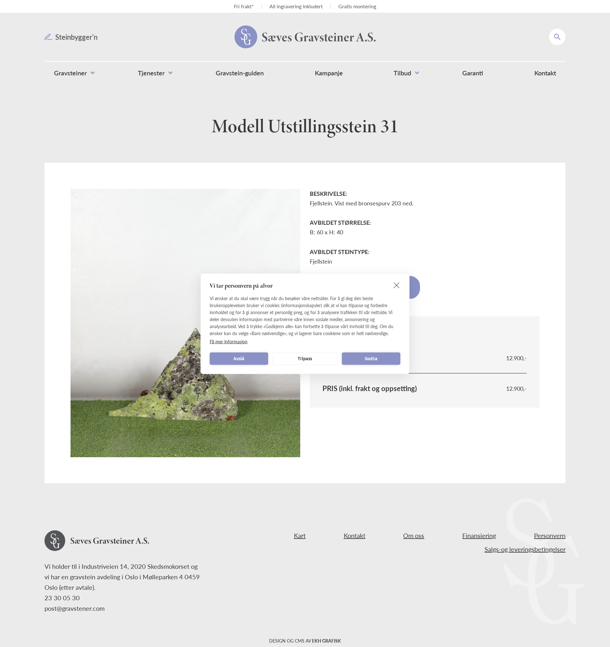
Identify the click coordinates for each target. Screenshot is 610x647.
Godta (371, 358)
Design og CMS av (305, 640)
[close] (397, 285)
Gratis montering (357, 6)
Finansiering (479, 535)
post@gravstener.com (74, 608)
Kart (300, 535)
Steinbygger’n (76, 37)
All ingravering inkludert (296, 6)
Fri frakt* (244, 6)
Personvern (550, 535)
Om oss (413, 535)
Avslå (239, 358)
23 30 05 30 (62, 597)
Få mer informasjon (228, 341)
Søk (561, 32)
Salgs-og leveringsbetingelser (525, 549)
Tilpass (305, 358)
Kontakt (354, 535)
